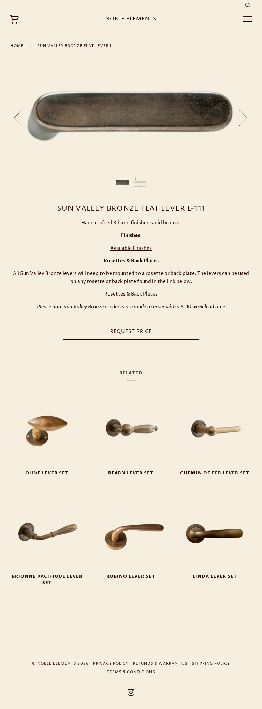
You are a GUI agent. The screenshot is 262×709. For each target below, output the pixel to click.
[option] (131, 117)
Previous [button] (21, 117)
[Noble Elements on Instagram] (131, 693)
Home (17, 45)
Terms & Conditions (131, 672)
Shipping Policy (211, 663)
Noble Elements (130, 18)
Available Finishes (131, 248)
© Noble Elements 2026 (60, 663)
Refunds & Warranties (160, 663)
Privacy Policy (111, 663)
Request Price (131, 331)
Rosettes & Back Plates (131, 294)
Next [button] (239, 117)
